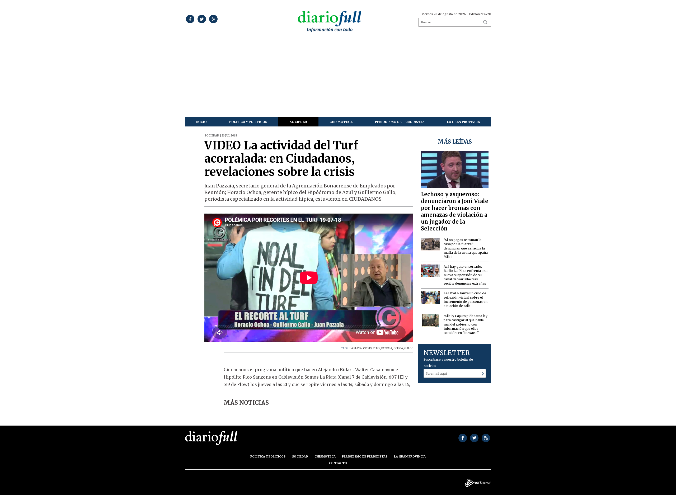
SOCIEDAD (298, 122)
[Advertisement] (338, 78)
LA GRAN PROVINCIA (463, 122)
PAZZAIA (386, 348)
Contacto (338, 463)
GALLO (408, 348)
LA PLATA (356, 348)
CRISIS (367, 348)
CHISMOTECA (341, 122)
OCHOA (398, 348)
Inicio (201, 122)
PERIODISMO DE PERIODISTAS (400, 122)
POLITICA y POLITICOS (248, 122)
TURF (376, 348)
